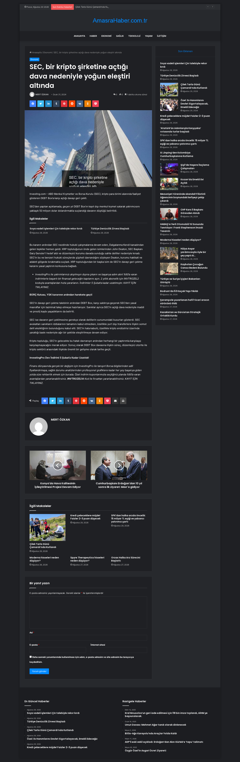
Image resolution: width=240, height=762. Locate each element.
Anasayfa (79, 36)
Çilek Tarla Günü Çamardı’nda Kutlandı (94, 7)
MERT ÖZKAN (41, 94)
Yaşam (148, 36)
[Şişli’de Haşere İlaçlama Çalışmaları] (169, 169)
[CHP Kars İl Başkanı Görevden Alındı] (169, 214)
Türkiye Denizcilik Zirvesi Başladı (110, 228)
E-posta (34, 644)
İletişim (161, 36)
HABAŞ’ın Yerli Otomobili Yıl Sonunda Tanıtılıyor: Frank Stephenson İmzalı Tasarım (181, 228)
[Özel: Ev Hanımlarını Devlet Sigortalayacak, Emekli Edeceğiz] (169, 105)
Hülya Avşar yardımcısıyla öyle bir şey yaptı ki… (193, 252)
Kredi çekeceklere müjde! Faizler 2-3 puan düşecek (85, 517)
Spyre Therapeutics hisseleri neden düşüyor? (87, 559)
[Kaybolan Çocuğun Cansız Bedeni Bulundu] (169, 269)
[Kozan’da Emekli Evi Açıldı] (169, 184)
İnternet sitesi (98, 644)
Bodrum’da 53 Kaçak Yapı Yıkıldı (179, 291)
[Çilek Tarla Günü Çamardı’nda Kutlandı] (47, 527)
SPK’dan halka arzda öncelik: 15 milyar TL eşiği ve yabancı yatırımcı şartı (128, 518)
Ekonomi (106, 36)
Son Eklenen (185, 51)
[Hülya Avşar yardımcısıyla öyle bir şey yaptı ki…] (169, 253)
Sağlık (120, 36)
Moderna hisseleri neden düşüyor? (44, 559)
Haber (93, 36)
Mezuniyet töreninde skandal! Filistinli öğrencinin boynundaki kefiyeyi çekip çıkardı (182, 197)
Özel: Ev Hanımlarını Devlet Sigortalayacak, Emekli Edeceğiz (194, 104)
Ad (32, 632)
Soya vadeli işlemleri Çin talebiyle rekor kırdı (56, 228)
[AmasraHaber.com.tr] (120, 20)
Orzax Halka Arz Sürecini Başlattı (125, 559)
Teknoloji (134, 36)
